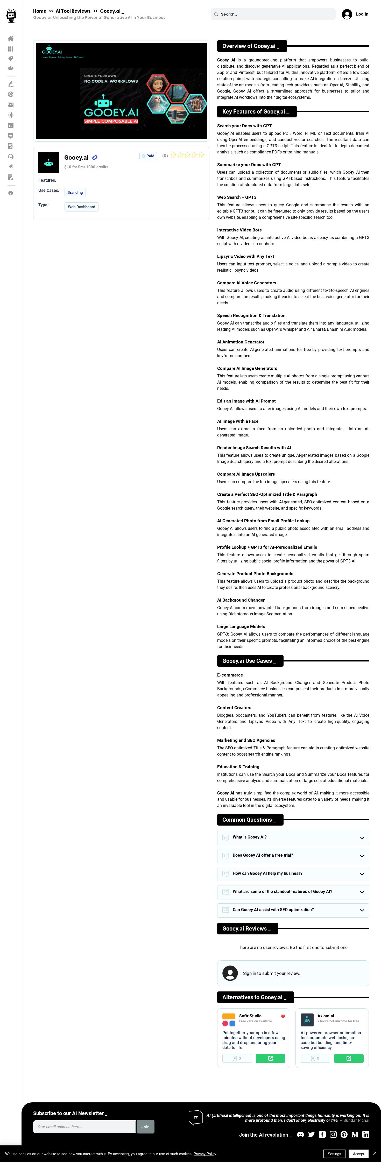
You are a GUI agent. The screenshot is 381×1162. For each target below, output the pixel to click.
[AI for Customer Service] (11, 156)
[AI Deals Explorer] (11, 58)
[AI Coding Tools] (11, 125)
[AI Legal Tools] (11, 167)
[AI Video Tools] (11, 105)
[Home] (11, 39)
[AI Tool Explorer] (11, 49)
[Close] (375, 1154)
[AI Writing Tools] (11, 84)
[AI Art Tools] (11, 94)
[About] (11, 193)
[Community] (11, 68)
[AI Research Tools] (11, 177)
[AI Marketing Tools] (11, 136)
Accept (358, 1153)
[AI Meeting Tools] (11, 146)
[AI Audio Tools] (11, 115)
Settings (334, 1153)
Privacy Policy (205, 1153)
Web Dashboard (81, 207)
